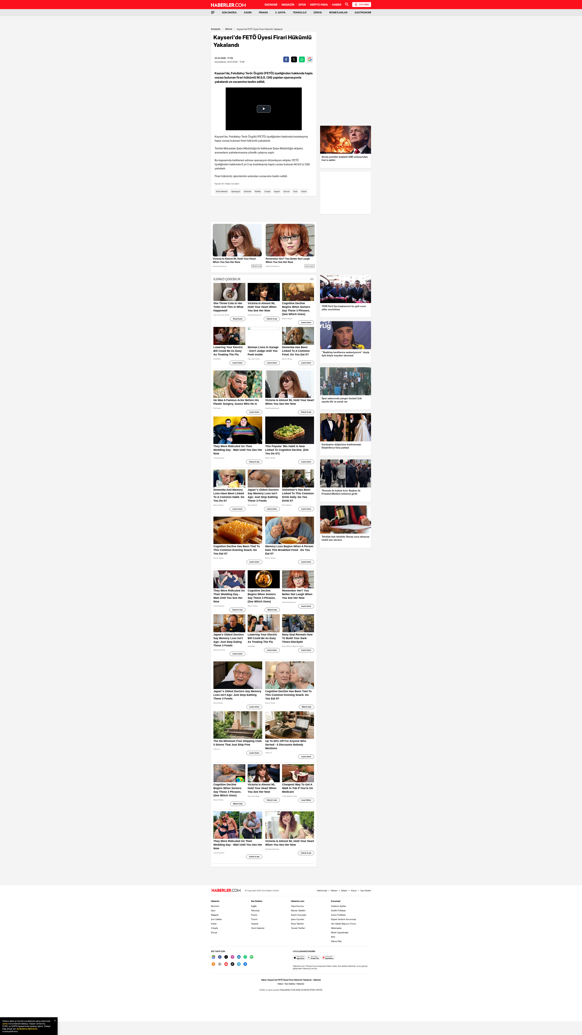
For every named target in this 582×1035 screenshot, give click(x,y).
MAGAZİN (288, 4)
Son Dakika (216, 919)
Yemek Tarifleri (298, 928)
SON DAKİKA (229, 12)
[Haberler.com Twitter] (226, 957)
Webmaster (336, 928)
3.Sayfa (214, 928)
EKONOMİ (271, 4)
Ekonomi (215, 906)
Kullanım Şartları (338, 906)
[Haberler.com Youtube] (226, 964)
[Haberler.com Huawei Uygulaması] (328, 957)
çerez (5, 1023)
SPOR (302, 4)
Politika (258, 191)
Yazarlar (254, 923)
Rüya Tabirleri (297, 923)
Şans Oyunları (297, 919)
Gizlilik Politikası (338, 910)
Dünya (214, 932)
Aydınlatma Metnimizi (27, 1028)
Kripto (214, 923)
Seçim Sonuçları (298, 915)
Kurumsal (335, 901)
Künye (353, 890)
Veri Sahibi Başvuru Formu (343, 923)
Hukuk (303, 191)
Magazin (215, 915)
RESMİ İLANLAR (338, 12)
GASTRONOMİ (363, 12)
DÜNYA (318, 12)
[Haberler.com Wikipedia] (219, 964)
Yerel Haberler (222, 191)
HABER (336, 4)
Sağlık (254, 906)
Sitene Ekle (336, 941)
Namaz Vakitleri (298, 910)
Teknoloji (255, 910)
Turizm (254, 919)
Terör (295, 191)
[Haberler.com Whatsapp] (245, 957)
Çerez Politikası (338, 915)
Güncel (228, 29)
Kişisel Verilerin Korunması (343, 919)
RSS (333, 937)
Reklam (334, 890)
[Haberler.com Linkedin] (238, 957)
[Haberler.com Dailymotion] (245, 964)
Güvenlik (247, 191)
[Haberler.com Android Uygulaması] (313, 957)
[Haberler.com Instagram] (232, 957)
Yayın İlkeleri (365, 890)
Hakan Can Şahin (232, 184)
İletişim (344, 890)
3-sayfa (267, 191)
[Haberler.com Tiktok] (232, 964)
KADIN (248, 12)
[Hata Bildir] (285, 990)
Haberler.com (297, 901)
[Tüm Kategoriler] (213, 12)
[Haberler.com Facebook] (219, 957)
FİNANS (263, 12)
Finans (254, 915)
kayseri (277, 191)
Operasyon (235, 191)
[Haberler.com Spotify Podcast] (251, 957)
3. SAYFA (280, 12)
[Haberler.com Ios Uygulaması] (299, 957)
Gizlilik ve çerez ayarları (269, 990)
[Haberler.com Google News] (213, 957)
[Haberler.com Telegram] (238, 964)
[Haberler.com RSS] (213, 964)
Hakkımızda (322, 890)
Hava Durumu (297, 906)
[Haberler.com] (226, 890)
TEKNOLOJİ (299, 12)
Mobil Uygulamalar (339, 932)
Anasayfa (215, 29)
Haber (280, 984)
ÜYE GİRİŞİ (364, 4)
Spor (213, 910)
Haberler (215, 901)
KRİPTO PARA (319, 4)
